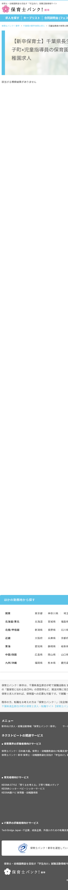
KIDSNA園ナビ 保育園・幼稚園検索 (20, 792)
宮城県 (52, 621)
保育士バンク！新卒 (11, 26)
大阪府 (39, 638)
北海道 (39, 621)
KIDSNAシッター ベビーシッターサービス (23, 788)
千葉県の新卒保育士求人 (34, 26)
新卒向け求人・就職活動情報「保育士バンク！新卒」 (29, 726)
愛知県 (39, 646)
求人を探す (12, 18)
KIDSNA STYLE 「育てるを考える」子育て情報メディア (30, 785)
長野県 (52, 629)
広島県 (39, 654)
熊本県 (52, 662)
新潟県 (39, 629)
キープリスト (31, 18)
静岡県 (52, 646)
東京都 (39, 613)
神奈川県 (53, 613)
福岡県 (39, 662)
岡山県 (52, 654)
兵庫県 (52, 638)
